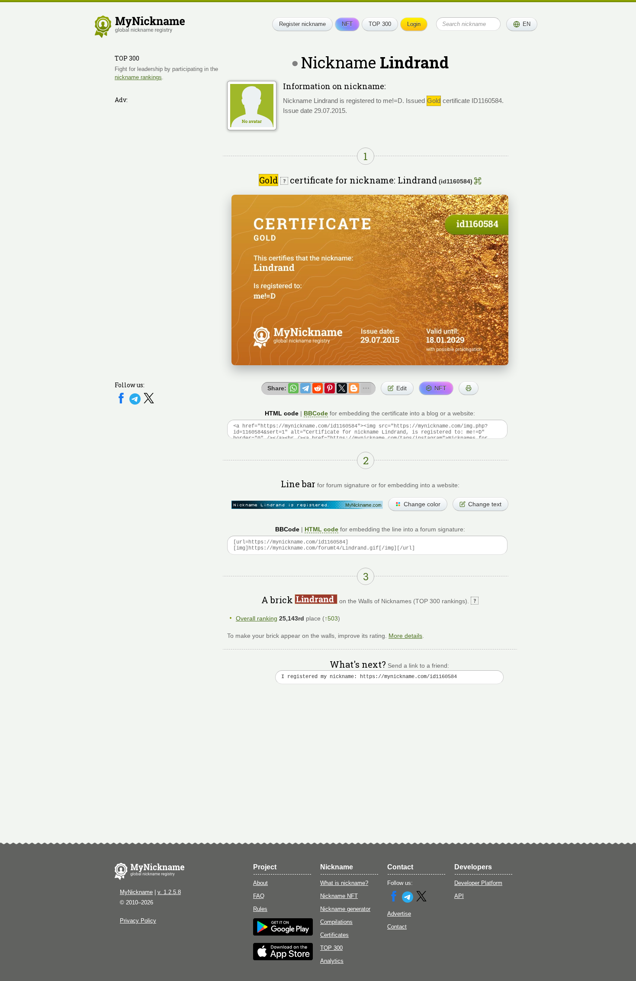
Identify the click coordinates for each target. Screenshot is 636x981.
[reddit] (317, 388)
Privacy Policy (138, 920)
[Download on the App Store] (283, 958)
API (459, 896)
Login (414, 24)
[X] (148, 402)
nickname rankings (138, 77)
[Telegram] (135, 402)
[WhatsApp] (293, 388)
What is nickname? (344, 883)
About (260, 883)
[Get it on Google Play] (283, 933)
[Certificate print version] (469, 388)
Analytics (332, 961)
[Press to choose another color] (307, 505)
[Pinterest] (329, 388)
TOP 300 (380, 24)
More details (405, 635)
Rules (260, 909)
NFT (347, 24)
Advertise (399, 913)
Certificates (334, 935)
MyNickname (136, 892)
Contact (397, 926)
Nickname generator (345, 909)
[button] (521, 24)
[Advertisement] (166, 237)
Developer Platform (478, 883)
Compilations (336, 922)
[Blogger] (354, 388)
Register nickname (302, 24)
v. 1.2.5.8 (169, 892)
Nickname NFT (339, 896)
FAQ (258, 896)
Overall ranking (256, 618)
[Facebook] (122, 402)
